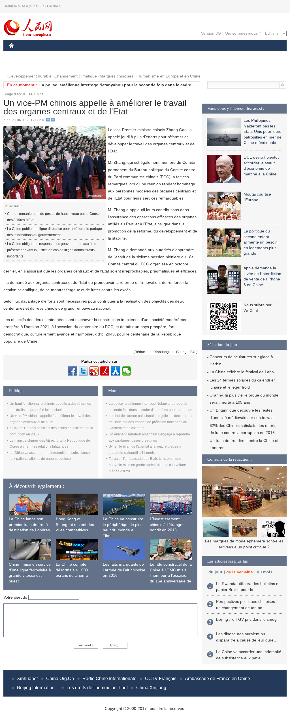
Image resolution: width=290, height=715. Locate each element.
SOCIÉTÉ (171, 53)
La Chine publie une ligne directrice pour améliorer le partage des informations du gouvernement (54, 232)
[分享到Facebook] (72, 371)
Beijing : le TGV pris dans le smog (246, 619)
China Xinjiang (151, 687)
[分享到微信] (126, 371)
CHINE (19, 53)
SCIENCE (119, 53)
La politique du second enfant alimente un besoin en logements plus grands (261, 242)
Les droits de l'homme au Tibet (97, 687)
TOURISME (244, 53)
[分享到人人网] (115, 371)
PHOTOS (21, 64)
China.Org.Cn (60, 678)
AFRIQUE (94, 53)
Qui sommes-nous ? (243, 33)
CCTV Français (160, 678)
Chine (39, 94)
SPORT (220, 53)
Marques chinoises (116, 76)
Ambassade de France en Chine (217, 678)
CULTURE (145, 53)
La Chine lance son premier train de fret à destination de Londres (29, 524)
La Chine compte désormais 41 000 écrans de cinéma (72, 570)
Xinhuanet (27, 678)
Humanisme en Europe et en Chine (169, 76)
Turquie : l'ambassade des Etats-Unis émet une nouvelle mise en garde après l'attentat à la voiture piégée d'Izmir (147, 465)
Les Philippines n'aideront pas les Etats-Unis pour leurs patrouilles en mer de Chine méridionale (263, 131)
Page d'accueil (16, 94)
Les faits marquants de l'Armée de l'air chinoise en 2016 (124, 570)
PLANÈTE (197, 53)
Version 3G (211, 33)
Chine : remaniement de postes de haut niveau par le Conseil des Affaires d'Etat (54, 217)
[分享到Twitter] (83, 371)
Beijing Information (36, 687)
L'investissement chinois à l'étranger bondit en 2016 (167, 524)
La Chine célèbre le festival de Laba (242, 372)
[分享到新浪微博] (94, 371)
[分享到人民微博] (104, 371)
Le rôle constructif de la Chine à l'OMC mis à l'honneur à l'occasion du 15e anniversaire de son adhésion (171, 575)
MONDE (70, 53)
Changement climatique (75, 76)
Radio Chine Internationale (109, 678)
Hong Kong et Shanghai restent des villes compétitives (75, 524)
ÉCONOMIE (44, 53)
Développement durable (30, 76)
